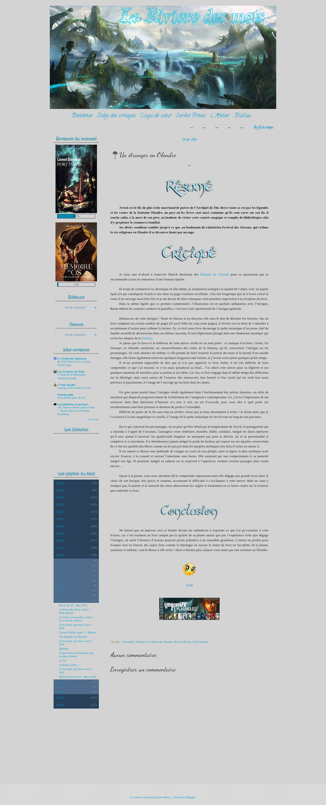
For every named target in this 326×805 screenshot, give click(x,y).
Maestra (63, 648)
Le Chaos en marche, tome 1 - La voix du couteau (77, 619)
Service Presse (190, 116)
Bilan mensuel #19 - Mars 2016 (77, 676)
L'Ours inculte (66, 384)
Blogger (190, 797)
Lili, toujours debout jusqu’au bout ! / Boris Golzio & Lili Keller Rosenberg (76, 411)
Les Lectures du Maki (71, 371)
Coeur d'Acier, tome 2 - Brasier (77, 632)
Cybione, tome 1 (69, 664)
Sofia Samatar (200, 641)
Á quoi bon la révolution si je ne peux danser (76, 654)
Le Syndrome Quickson (72, 358)
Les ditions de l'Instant (159, 641)
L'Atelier (220, 116)
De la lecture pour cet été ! (72, 397)
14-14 (62, 660)
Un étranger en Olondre (73, 636)
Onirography (66, 394)
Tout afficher (93, 419)
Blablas (242, 116)
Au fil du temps (263, 127)
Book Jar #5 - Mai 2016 (73, 605)
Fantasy (147, 338)
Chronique (128, 641)
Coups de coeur (155, 116)
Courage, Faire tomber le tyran (74, 388)
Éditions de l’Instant (214, 274)
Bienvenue (82, 116)
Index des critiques (116, 116)
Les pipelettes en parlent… (74, 404)
